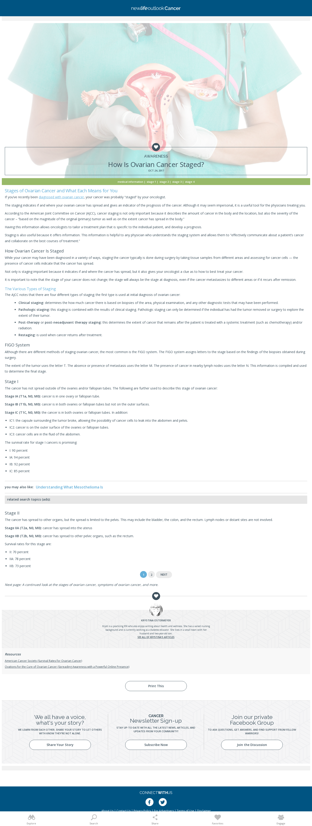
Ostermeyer (156, 620)
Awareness (156, 156)
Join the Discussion (252, 745)
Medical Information (130, 181)
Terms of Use (185, 811)
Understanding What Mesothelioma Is (69, 487)
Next (164, 575)
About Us (107, 811)
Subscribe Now (156, 745)
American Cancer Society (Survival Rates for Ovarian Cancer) (43, 661)
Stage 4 (189, 181)
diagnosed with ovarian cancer (61, 197)
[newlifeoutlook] (156, 8)
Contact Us (123, 811)
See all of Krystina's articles (156, 637)
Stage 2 (164, 181)
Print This (156, 686)
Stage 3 (177, 181)
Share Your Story (60, 745)
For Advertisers (164, 811)
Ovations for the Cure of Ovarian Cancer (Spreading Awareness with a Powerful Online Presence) (67, 667)
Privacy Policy (142, 811)
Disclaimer (204, 811)
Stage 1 (151, 181)
